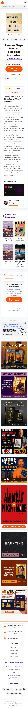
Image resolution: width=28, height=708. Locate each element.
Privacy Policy (14, 650)
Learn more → (13, 205)
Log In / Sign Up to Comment (14, 299)
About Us (14, 648)
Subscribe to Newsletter (14, 667)
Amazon (9, 88)
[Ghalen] (20, 229)
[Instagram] (3, 689)
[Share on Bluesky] (16, 39)
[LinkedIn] (12, 693)
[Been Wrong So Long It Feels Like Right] (20, 252)
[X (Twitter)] (16, 689)
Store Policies (14, 656)
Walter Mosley (15, 58)
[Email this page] (24, 39)
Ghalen (20, 238)
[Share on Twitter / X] (20, 39)
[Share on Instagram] (7, 39)
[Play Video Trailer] (14, 504)
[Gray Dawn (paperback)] (8, 229)
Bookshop (15, 92)
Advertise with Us (14, 669)
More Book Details (13, 78)
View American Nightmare (15, 526)
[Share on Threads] (12, 39)
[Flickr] (20, 693)
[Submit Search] (24, 6)
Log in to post (9, 278)
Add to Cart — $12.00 (15, 69)
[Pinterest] (16, 693)
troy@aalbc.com (14, 675)
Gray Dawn (8, 261)
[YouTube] (7, 689)
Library (20, 88)
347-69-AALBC (15, 678)
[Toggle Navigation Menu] (25, 2)
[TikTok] (7, 693)
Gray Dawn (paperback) (8, 239)
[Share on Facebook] (3, 39)
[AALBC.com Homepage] (9, 2)
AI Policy (14, 653)
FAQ (14, 672)
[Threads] (20, 689)
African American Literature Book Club (13, 703)
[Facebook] (12, 689)
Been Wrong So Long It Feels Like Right (20, 263)
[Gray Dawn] (8, 252)
